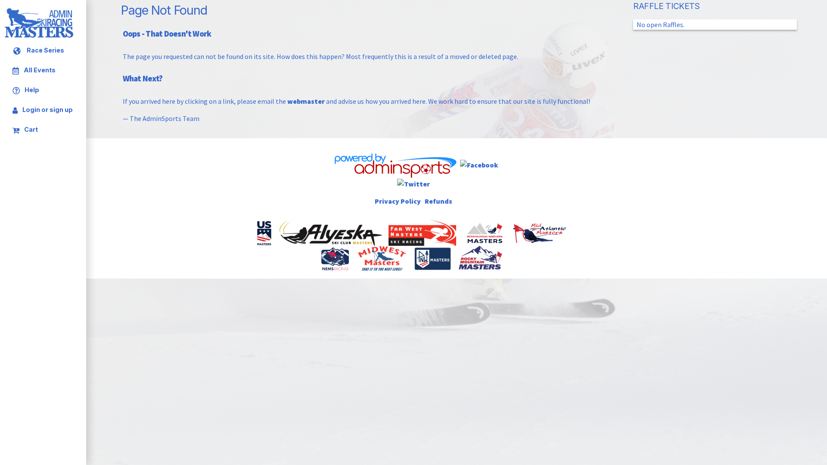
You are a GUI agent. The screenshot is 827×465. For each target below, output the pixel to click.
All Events (39, 70)
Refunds (438, 201)
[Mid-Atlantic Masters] (540, 232)
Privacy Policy (398, 201)
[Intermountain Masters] (485, 232)
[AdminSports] (395, 164)
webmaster (306, 101)
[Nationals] (264, 232)
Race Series (44, 50)
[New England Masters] (335, 258)
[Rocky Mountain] (481, 258)
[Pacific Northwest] (433, 258)
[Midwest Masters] (382, 258)
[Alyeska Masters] (331, 232)
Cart (30, 129)
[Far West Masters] (423, 232)
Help (31, 89)
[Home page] (38, 36)
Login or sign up (47, 109)
